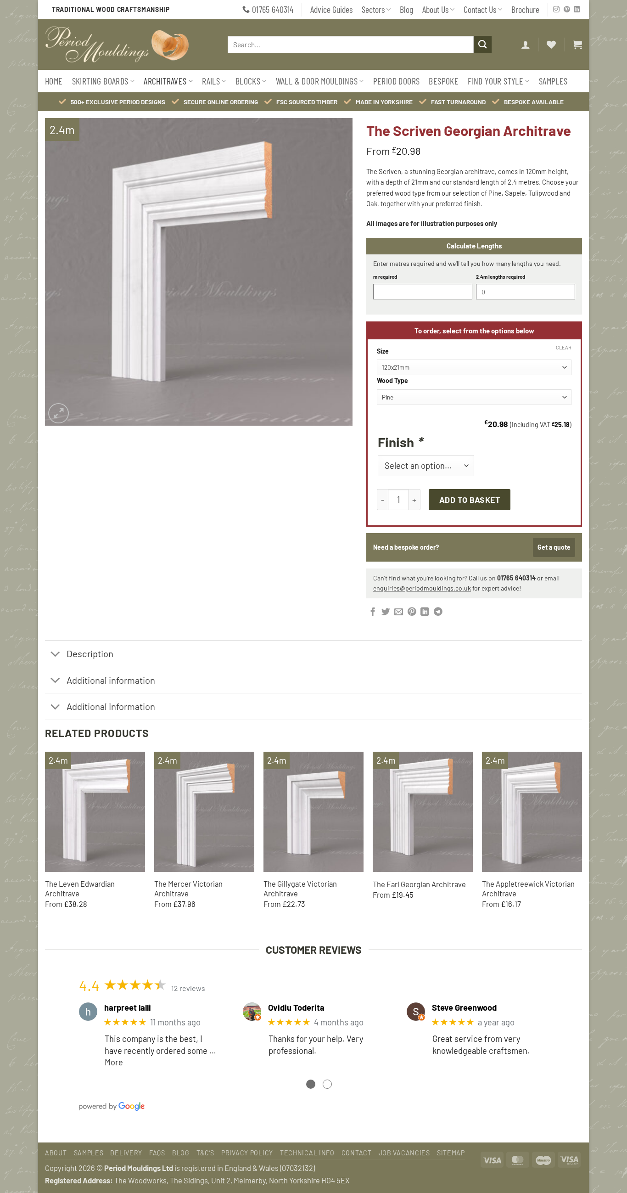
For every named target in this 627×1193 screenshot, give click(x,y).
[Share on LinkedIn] (424, 612)
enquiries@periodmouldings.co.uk (422, 588)
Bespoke (444, 80)
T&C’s (205, 1153)
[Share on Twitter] (385, 612)
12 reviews (188, 988)
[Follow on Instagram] (556, 9)
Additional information (111, 680)
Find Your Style (495, 80)
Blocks (247, 80)
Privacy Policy (247, 1153)
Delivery (126, 1153)
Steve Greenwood (464, 1007)
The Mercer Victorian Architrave (188, 888)
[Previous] (45, 839)
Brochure (525, 9)
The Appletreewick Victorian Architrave (528, 888)
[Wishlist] (551, 44)
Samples (553, 80)
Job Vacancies (404, 1153)
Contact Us (480, 9)
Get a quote (554, 547)
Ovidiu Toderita (296, 1007)
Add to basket (469, 500)
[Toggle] (55, 654)
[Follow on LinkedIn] (577, 9)
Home (54, 80)
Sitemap (451, 1153)
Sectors (373, 9)
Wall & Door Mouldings (317, 80)
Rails (211, 80)
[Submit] (483, 44)
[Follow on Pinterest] (567, 9)
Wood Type (392, 380)
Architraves (165, 80)
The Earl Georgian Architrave (419, 884)
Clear (563, 347)
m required (385, 277)
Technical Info (307, 1153)
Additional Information (111, 706)
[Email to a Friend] (398, 612)
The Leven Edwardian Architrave (80, 888)
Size (383, 351)
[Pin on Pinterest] (412, 612)
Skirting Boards (100, 80)
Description (90, 653)
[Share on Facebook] (373, 612)
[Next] (581, 839)
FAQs (157, 1153)
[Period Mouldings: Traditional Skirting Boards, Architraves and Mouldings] (126, 44)
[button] (525, 44)
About (56, 1153)
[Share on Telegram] (438, 612)
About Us (435, 9)
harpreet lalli (127, 1007)
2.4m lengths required (500, 277)
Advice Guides (331, 9)
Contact (356, 1153)
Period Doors (396, 80)
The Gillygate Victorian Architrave (300, 888)
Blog (406, 9)
